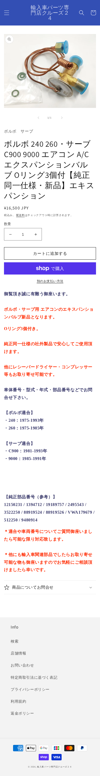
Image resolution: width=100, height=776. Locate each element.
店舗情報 (18, 653)
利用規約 (18, 701)
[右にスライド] (62, 118)
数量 (7, 224)
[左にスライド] (38, 118)
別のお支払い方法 (50, 281)
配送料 (20, 215)
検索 (14, 641)
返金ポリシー (22, 713)
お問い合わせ (22, 665)
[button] (7, 13)
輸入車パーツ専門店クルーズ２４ (54, 766)
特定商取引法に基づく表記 (34, 677)
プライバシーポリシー (30, 689)
